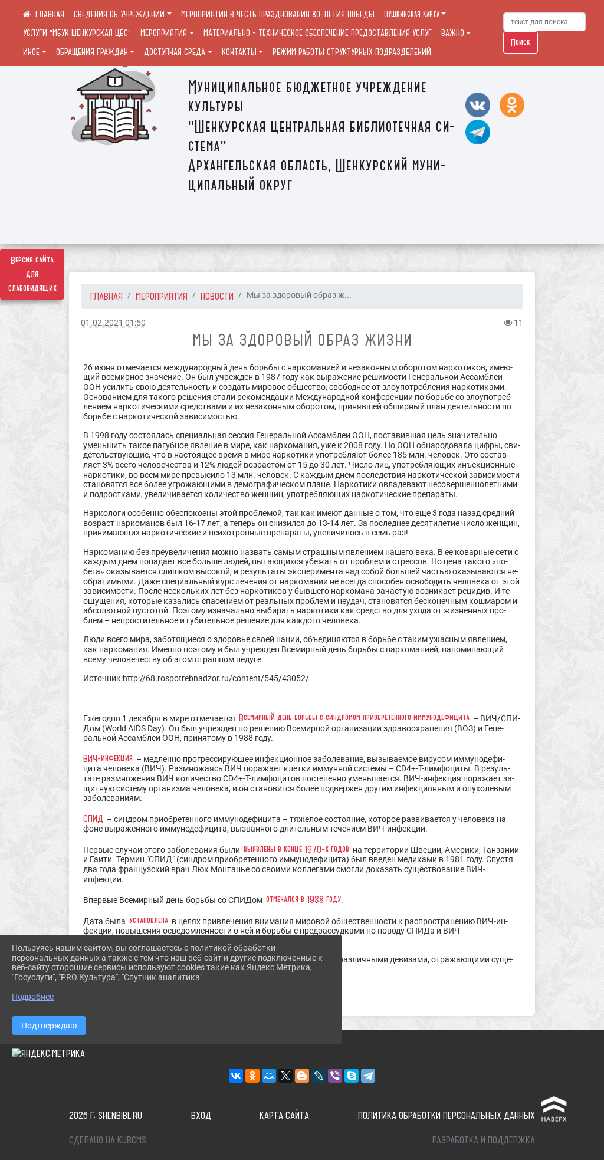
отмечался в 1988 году (303, 899)
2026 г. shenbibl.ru (105, 1115)
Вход (201, 1115)
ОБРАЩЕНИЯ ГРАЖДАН (92, 52)
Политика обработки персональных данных (446, 1115)
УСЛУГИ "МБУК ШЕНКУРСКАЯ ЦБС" (77, 33)
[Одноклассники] (252, 1076)
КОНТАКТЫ (239, 52)
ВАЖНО (452, 33)
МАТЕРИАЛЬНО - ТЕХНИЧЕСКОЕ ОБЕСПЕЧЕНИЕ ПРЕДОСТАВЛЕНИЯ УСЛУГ (317, 33)
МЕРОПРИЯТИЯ (163, 33)
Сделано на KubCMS (107, 1140)
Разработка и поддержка (483, 1140)
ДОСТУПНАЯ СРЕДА (174, 52)
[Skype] (351, 1076)
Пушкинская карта (411, 14)
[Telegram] (368, 1076)
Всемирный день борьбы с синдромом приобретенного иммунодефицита (354, 718)
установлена (148, 920)
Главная (106, 296)
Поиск (520, 42)
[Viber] (335, 1076)
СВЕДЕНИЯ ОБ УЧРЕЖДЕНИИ (119, 14)
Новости (217, 296)
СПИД (93, 818)
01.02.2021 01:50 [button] (113, 323)
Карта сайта (284, 1115)
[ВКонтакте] (236, 1076)
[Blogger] (302, 1076)
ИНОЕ (31, 52)
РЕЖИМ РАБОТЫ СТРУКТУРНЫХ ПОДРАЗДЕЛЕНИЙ (352, 52)
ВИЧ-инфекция (108, 758)
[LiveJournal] (318, 1076)
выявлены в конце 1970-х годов (296, 849)
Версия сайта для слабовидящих (32, 274)
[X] (285, 1076)
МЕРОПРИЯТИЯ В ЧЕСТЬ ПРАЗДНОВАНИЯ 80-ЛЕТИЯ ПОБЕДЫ (278, 14)
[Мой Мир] (269, 1076)
